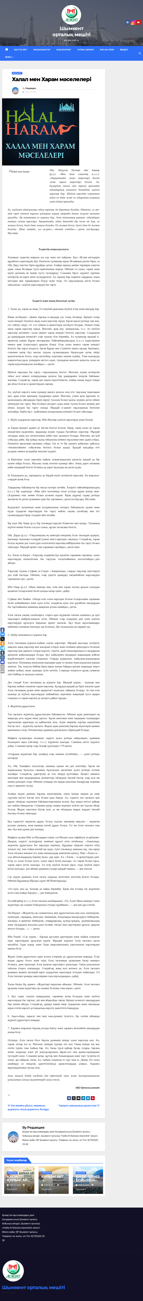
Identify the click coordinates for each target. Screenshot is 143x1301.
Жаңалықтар (41, 49)
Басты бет (20, 49)
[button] (140, 53)
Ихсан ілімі (107, 49)
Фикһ (8, 57)
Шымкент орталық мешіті (33, 1287)
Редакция (31, 88)
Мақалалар (63, 49)
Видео (124, 49)
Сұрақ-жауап (85, 49)
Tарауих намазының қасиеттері (78, 1105)
